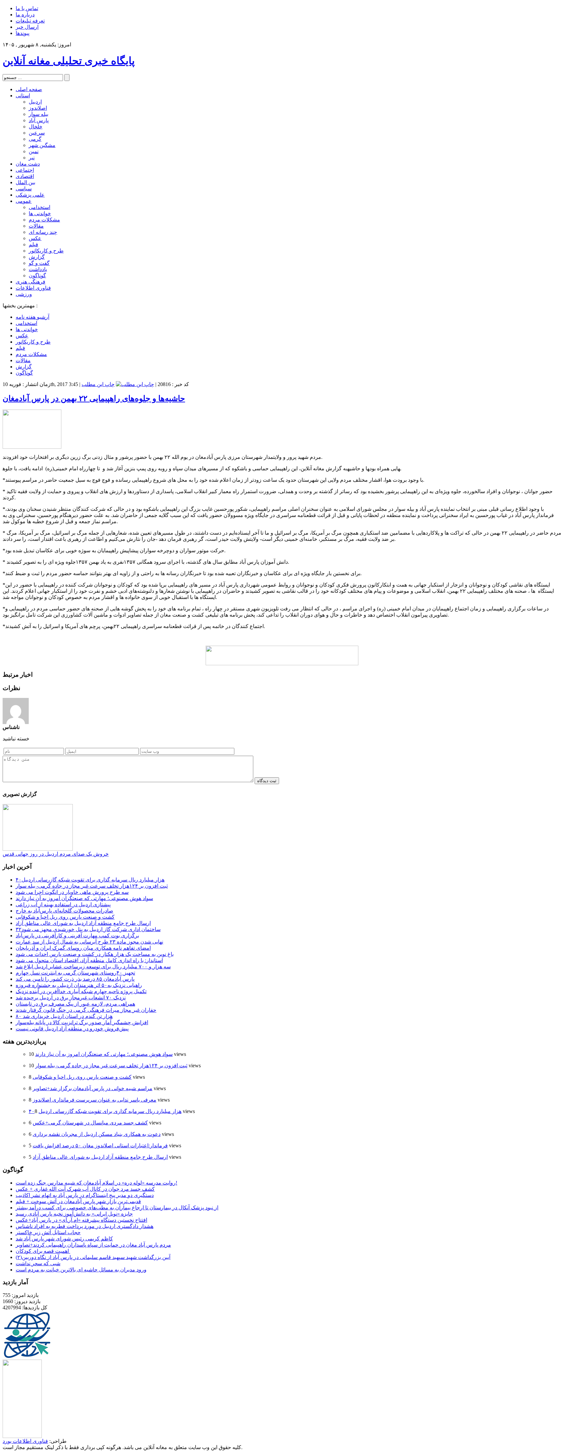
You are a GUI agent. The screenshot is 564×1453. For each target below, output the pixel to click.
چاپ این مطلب (98, 384)
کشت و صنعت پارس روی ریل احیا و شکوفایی (65, 917)
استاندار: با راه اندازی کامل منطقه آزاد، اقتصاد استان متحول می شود (89, 960)
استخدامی (39, 207)
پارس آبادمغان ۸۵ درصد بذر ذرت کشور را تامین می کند (75, 979)
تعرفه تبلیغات (30, 21)
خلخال (35, 126)
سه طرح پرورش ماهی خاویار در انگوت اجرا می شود (72, 892)
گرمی (35, 139)
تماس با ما (27, 8)
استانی (23, 95)
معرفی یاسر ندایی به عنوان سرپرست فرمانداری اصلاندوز (94, 1100)
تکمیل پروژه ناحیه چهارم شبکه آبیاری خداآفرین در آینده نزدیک (81, 991)
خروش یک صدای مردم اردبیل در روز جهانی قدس (56, 854)
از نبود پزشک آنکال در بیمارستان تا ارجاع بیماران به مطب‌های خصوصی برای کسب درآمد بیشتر (117, 1207)
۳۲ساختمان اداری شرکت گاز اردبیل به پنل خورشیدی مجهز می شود (88, 929)
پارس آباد (39, 120)
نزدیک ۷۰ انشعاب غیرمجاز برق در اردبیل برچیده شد (71, 997)
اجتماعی (25, 170)
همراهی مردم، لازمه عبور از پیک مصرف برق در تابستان (75, 1004)
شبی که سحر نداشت (38, 1263)
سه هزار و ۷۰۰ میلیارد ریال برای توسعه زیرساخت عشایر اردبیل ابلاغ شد (93, 966)
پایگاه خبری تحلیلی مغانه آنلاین (69, 61)
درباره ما (25, 14)
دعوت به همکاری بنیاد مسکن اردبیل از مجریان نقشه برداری (97, 1134)
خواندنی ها (40, 213)
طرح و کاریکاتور (46, 250)
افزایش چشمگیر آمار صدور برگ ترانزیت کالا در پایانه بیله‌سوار (82, 1022)
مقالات (36, 226)
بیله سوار (38, 114)
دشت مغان (28, 164)
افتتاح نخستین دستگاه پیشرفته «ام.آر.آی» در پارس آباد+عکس (81, 1220)
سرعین (37, 133)
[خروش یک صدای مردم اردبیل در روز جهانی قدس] (38, 849)
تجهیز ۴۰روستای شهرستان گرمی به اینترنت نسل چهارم (75, 973)
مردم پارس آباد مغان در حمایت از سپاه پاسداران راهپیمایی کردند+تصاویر (93, 1245)
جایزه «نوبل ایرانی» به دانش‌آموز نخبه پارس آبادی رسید (74, 1214)
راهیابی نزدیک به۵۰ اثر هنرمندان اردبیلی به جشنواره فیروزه (79, 985)
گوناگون (37, 275)
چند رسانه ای (43, 232)
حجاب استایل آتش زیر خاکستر (48, 1232)
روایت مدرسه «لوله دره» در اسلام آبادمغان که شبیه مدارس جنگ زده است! (96, 1183)
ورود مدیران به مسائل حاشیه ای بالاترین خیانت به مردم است (81, 1269)
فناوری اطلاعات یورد (25, 1441)
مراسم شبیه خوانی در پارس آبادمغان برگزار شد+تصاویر (92, 1088)
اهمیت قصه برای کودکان (43, 1251)
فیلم (33, 244)
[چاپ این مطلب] (135, 384)
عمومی (24, 201)
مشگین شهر (42, 145)
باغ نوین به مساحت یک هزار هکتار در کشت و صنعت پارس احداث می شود (95, 954)
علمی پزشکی (30, 195)
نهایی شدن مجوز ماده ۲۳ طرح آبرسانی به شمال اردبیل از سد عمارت (89, 941)
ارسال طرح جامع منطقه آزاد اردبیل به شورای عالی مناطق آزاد (83, 923)
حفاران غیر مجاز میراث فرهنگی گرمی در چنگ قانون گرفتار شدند (86, 1010)
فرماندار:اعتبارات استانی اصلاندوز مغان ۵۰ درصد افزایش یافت (100, 1145)
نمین (34, 151)
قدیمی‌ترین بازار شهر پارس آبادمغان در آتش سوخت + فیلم (78, 1201)
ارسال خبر (27, 27)
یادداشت (38, 269)
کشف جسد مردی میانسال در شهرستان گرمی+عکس (90, 1122)
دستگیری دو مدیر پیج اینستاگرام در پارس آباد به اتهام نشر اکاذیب (85, 1195)
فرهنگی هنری (30, 281)
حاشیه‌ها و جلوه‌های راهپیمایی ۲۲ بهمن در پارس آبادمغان (94, 398)
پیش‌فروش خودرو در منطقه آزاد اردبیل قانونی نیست (72, 1028)
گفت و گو (39, 263)
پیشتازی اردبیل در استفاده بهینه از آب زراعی (63, 904)
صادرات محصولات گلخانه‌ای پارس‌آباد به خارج (64, 910)
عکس (35, 238)
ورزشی (24, 294)
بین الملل (25, 182)
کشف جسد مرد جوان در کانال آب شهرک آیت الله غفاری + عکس (85, 1189)
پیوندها (22, 33)
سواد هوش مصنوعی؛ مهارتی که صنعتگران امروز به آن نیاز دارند (84, 898)
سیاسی (24, 188)
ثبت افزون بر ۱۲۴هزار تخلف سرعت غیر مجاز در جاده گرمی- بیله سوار (92, 886)
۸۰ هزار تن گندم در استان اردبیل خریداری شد (64, 1016)
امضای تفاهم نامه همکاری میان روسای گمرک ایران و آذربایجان (83, 948)
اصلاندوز (38, 108)
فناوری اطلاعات (33, 288)
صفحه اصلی (29, 89)
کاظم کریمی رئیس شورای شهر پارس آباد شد (64, 1238)
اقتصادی (25, 176)
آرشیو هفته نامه (32, 317)
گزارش (37, 257)
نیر (32, 157)
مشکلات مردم (44, 219)
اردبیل (35, 102)
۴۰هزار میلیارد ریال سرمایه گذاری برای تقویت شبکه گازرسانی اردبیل (90, 879)
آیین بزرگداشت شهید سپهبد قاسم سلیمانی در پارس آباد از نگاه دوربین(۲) (93, 1257)
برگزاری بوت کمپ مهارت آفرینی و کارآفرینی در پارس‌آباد (77, 935)
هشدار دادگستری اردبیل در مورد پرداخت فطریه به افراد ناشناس (84, 1226)
